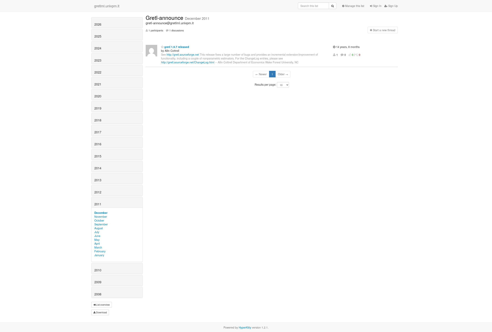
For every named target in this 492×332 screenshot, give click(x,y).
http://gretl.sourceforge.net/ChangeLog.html (187, 62)
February (100, 251)
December (100, 213)
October (99, 220)
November (100, 216)
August (98, 228)
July (96, 232)
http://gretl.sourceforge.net (183, 54)
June (97, 236)
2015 (97, 156)
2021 (97, 84)
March (98, 247)
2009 (97, 282)
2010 (97, 270)
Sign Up (392, 6)
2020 (97, 96)
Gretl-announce (165, 17)
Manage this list (354, 6)
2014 (97, 168)
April (97, 243)
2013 (97, 180)
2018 (97, 120)
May (97, 240)
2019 (97, 108)
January (99, 255)
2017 (97, 132)
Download (101, 312)
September (101, 224)
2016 (97, 144)
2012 (97, 192)
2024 (97, 48)
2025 (97, 36)
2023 (97, 60)
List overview (103, 304)
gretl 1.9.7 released (176, 47)
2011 (97, 204)
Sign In (376, 6)
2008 (97, 294)
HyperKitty (245, 327)
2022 (97, 72)
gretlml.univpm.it (106, 5)
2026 (97, 24)
